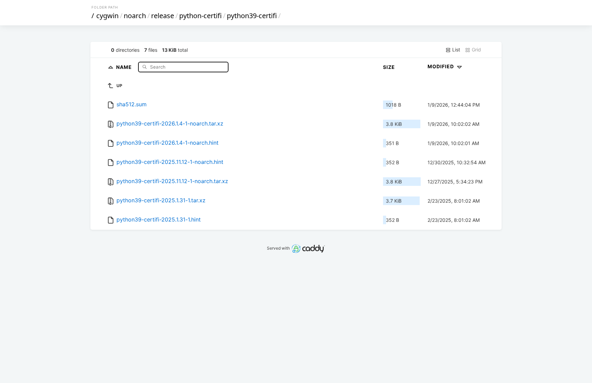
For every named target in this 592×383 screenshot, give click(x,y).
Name (124, 67)
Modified (441, 66)
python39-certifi (252, 15)
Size (389, 67)
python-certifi (200, 15)
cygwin (107, 15)
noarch (135, 15)
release (162, 15)
